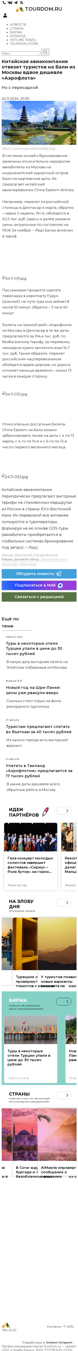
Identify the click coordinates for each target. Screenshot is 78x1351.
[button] (60, 810)
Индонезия (28, 564)
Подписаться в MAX (35, 585)
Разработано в (47, 1342)
